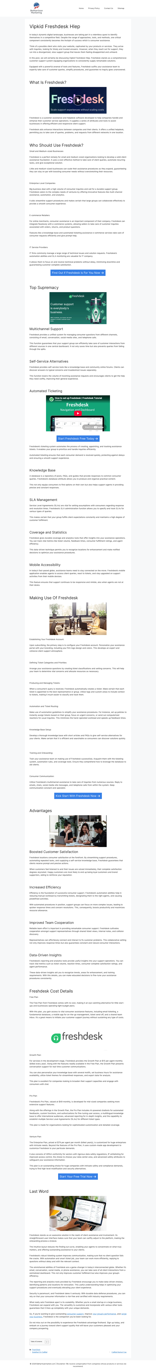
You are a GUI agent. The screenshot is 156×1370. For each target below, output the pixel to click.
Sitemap (121, 8)
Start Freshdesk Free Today (76, 438)
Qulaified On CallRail (39, 1352)
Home (81, 8)
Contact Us (108, 8)
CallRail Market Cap (119, 1352)
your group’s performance (104, 1314)
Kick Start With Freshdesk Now (76, 796)
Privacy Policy (94, 8)
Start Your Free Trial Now (76, 1176)
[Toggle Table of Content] (45, 1342)
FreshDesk (36, 1350)
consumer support (75, 1314)
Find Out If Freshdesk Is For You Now (76, 272)
